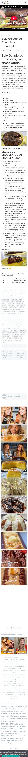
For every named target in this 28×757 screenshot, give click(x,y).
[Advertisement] (14, 377)
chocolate (4, 307)
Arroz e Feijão (21, 709)
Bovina (2, 716)
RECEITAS (6, 733)
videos (4, 342)
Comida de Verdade (6, 718)
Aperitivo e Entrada (12, 709)
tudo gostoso (18, 340)
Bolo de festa (10, 713)
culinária (8, 326)
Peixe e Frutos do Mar (14, 731)
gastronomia (5, 330)
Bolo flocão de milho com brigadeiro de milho (13, 435)
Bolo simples (8, 35)
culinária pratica (16, 326)
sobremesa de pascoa (7, 340)
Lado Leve (18, 724)
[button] (2, 2)
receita (15, 330)
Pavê (6, 731)
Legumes (4, 726)
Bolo (2, 35)
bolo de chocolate (13, 295)
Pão (2, 733)
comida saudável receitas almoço (10, 315)
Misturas (16, 729)
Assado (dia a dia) (5, 711)
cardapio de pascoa (20, 305)
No (5, 756)
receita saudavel (15, 334)
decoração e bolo (6, 328)
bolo (3, 293)
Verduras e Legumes (7, 743)
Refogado (11, 733)
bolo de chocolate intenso (8, 301)
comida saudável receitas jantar (12, 316)
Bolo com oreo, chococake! (10, 508)
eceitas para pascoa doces (19, 328)
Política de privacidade (12, 756)
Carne (13, 716)
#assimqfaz (5, 289)
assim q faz (21, 291)
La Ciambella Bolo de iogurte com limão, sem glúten (7, 354)
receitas (23, 334)
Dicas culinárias (10, 721)
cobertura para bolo (13, 307)
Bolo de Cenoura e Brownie (10, 418)
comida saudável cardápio (17, 309)
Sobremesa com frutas (17, 736)
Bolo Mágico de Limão (8, 544)
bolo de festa (11, 303)
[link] (24, 50)
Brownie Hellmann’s (7, 454)
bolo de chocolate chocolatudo (11, 296)
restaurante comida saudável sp (14, 338)
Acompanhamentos (17, 706)
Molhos (22, 729)
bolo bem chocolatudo (12, 293)
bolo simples (11, 305)
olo (11, 330)
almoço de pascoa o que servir (9, 291)
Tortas (17, 738)
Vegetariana (11, 740)
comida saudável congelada (8, 311)
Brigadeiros (7, 716)
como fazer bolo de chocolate (12, 322)
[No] (19, 756)
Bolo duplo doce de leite (9, 580)
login (20, 395)
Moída (2, 731)
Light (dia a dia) (11, 726)
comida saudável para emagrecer (14, 313)
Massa (24, 726)
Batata (21, 711)
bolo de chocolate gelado (16, 299)
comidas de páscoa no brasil (18, 319)
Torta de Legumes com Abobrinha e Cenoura (20, 354)
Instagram (7, 723)
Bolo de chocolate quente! (9, 562)
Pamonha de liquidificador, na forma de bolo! (13, 471)
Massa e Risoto (7, 729)
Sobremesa (6, 736)
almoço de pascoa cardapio (16, 289)
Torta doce (10, 738)
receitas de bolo (6, 336)
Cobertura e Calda (21, 716)
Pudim (24, 731)
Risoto (16, 733)
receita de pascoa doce (12, 332)
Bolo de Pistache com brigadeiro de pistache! (12, 489)
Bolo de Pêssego (6, 526)
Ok (3, 756)
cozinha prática (15, 324)
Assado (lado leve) (15, 711)
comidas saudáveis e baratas (9, 320)
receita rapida (5, 334)
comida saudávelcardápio (9, 318)
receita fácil (22, 332)
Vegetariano (19, 740)
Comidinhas (16, 719)
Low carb (19, 726)
